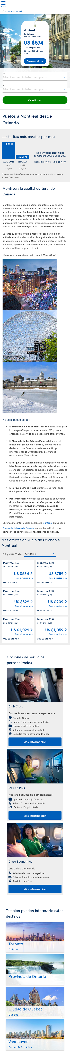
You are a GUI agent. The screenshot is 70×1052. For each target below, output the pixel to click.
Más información (35, 742)
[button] (35, 100)
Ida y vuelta (9, 554)
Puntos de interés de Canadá (18, 528)
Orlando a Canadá (13, 11)
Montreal (47, 522)
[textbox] (35, 76)
